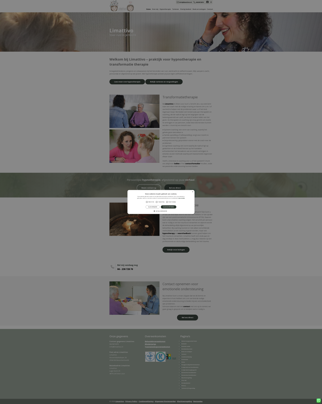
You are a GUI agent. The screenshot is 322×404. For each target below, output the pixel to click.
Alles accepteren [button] (168, 207)
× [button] (192, 191)
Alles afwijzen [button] (152, 207)
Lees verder (181, 198)
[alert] (161, 202)
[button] (161, 211)
